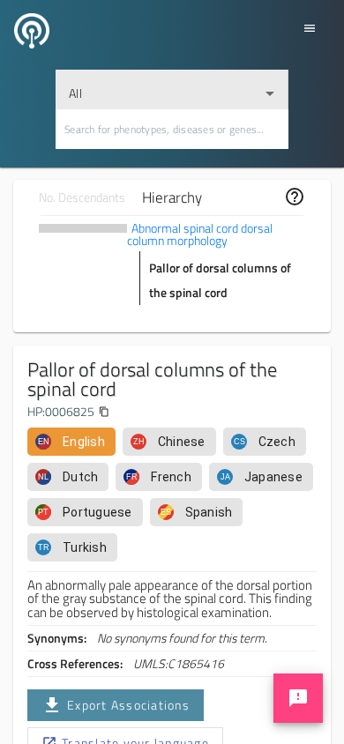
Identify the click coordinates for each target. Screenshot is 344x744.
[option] (71, 442)
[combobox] (172, 89)
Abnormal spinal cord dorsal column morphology (200, 234)
